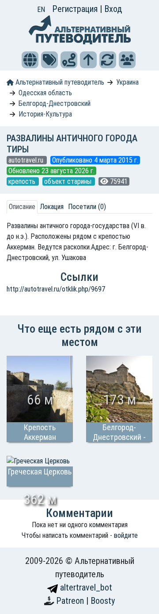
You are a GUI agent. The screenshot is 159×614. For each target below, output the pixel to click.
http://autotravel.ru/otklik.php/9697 (56, 289)
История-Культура (45, 114)
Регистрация (76, 9)
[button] (30, 59)
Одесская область (45, 93)
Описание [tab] (22, 206)
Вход (113, 9)
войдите (126, 535)
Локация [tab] (52, 206)
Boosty (103, 600)
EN (41, 9)
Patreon (71, 600)
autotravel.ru (26, 160)
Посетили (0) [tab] (87, 206)
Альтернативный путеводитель (59, 82)
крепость (22, 181)
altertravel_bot (85, 587)
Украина (127, 82)
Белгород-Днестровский (55, 103)
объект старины (68, 181)
